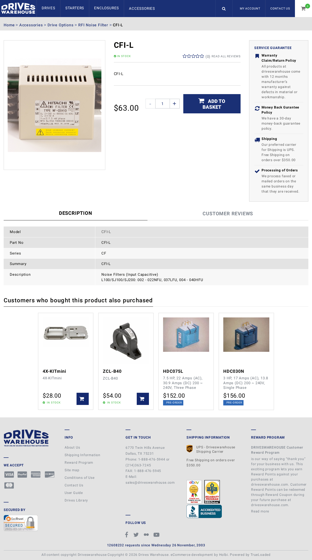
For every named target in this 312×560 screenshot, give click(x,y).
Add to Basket (214, 104)
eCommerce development (192, 555)
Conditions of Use (80, 478)
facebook (127, 534)
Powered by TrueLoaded (250, 555)
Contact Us (280, 8)
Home (9, 25)
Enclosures (106, 8)
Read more (260, 511)
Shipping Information (82, 455)
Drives (48, 8)
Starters (74, 8)
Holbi (223, 555)
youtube (157, 534)
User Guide (74, 493)
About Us (72, 447)
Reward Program (79, 462)
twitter (137, 534)
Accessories (142, 8)
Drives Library (76, 500)
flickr (147, 534)
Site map (72, 470)
